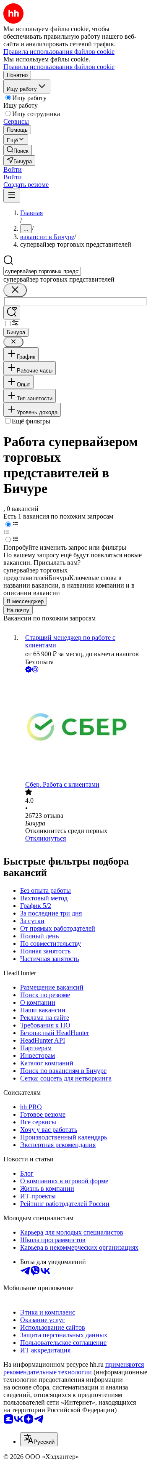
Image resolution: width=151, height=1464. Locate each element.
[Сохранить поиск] (11, 312)
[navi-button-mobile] (11, 195)
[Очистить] (15, 290)
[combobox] (42, 271)
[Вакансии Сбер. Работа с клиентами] (84, 727)
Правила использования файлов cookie (59, 66)
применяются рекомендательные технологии (73, 1368)
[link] (17, 150)
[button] (12, 169)
